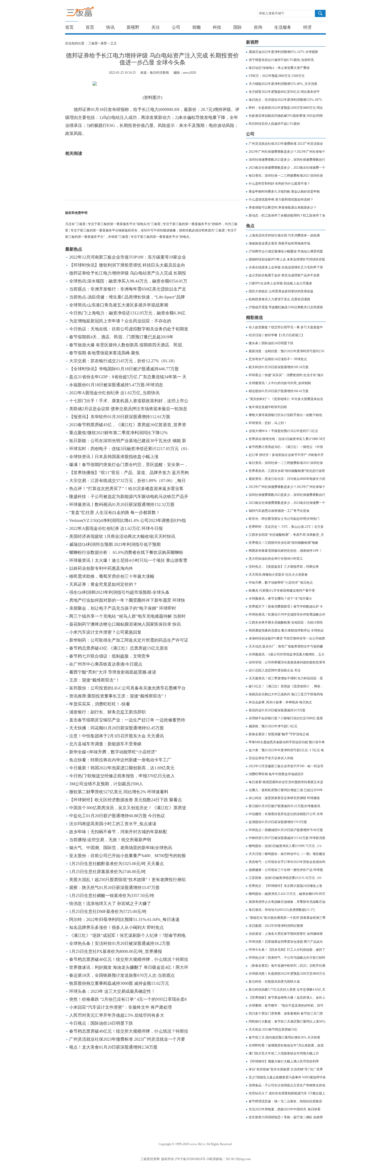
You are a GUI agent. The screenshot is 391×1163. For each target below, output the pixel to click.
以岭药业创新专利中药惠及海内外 (101, 568)
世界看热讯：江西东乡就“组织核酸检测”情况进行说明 (287, 471)
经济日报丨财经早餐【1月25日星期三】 (277, 335)
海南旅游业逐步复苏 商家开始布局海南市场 (279, 243)
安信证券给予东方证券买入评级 (271, 758)
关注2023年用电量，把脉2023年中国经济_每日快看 (285, 1109)
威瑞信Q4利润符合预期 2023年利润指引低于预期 (115, 544)
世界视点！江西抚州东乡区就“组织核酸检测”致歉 (283, 543)
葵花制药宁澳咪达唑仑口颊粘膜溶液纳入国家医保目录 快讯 (125, 624)
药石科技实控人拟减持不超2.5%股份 (274, 124)
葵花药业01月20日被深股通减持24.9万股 (277, 710)
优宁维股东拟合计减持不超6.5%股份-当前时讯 (281, 60)
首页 (69, 27)
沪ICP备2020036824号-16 (192, 1159)
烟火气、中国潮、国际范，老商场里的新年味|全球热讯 (120, 847)
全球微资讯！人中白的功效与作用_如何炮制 (280, 383)
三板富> (94, 43)
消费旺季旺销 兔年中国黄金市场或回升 (276, 774)
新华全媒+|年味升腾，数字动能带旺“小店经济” (113, 752)
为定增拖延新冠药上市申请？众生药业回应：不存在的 (120, 321)
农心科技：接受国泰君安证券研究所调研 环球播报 (284, 798)
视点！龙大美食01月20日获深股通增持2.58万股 (113, 1047)
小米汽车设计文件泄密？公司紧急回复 (105, 632)
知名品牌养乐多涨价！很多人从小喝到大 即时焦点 (116, 927)
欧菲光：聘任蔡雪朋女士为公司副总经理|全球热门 (284, 519)
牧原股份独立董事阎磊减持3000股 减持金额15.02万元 (119, 983)
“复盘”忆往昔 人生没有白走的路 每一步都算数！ (114, 512)
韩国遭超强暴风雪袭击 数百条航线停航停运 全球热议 (286, 630)
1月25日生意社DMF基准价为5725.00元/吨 (108, 911)
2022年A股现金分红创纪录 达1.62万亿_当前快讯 (114, 393)
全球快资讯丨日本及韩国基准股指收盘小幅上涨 (114, 456)
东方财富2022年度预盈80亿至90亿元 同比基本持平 (284, 92)
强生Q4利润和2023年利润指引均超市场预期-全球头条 (119, 592)
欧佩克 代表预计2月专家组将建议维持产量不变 (282, 590)
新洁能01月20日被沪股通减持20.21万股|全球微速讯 (284, 806)
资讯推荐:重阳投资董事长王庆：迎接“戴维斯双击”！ (118, 696)
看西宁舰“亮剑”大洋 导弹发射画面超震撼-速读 (112, 672)
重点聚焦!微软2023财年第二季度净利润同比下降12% (118, 432)
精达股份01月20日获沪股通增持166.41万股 (279, 391)
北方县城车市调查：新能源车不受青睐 (105, 744)
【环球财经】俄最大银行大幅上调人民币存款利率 (284, 1061)
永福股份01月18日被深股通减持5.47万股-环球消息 (116, 385)
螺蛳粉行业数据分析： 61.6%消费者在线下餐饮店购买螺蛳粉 (126, 552)
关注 (155, 27)
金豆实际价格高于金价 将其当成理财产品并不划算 (284, 275)
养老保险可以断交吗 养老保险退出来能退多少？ (283, 207)
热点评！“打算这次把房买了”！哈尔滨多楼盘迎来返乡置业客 (126, 488)
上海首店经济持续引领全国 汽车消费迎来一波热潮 (284, 235)
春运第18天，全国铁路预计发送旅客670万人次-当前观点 (122, 975)
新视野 (133, 27)
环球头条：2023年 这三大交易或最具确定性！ (112, 991)
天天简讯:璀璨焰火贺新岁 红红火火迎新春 (278, 574)
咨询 (258, 27)
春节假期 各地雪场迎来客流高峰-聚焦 (104, 353)
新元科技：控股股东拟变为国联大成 (274, 981)
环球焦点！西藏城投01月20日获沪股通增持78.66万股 (286, 830)
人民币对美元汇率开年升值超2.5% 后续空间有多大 (116, 1015)
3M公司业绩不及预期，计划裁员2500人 (106, 784)
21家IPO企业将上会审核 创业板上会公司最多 (280, 283)
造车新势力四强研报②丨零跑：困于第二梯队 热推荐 (286, 1117)
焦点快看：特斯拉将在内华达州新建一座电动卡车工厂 (120, 760)
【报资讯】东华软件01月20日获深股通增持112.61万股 (119, 416)
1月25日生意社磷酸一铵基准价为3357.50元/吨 (111, 895)
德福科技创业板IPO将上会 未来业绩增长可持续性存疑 (287, 259)
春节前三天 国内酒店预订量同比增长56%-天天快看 (284, 1037)
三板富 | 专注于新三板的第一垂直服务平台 (91, 13)
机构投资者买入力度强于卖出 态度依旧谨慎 (279, 299)
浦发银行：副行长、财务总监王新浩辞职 (107, 712)
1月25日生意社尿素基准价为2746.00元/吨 (107, 871)
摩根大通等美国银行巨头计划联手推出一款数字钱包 (285, 415)
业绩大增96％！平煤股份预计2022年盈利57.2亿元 (283, 431)
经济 (307, 27)
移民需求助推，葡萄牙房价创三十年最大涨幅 (111, 576)
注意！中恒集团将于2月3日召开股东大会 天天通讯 (116, 736)
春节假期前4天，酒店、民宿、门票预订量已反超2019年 (121, 337)
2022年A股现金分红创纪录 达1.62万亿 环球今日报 (116, 528)
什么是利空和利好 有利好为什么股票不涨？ (279, 183)
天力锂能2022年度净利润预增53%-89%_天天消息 (283, 84)
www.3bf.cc (197, 1144)
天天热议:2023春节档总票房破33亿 (273, 1029)
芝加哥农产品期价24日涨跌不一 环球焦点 (278, 359)
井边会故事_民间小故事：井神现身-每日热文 (280, 702)
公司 (176, 27)
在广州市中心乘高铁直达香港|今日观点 (105, 664)
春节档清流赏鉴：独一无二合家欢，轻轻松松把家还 (285, 1101)
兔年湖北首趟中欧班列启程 (268, 407)
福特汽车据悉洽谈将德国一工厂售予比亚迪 (279, 511)
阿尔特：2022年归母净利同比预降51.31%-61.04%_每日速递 (124, 919)
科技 (217, 27)
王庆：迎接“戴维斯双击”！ (94, 680)
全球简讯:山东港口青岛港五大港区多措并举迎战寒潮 (118, 305)
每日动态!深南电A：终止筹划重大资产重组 (279, 68)
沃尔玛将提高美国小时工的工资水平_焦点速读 (112, 823)
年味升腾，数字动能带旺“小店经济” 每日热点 (281, 582)
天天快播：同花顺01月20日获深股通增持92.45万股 (116, 728)
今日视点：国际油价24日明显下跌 (101, 1023)
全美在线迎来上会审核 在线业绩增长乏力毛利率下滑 (286, 267)
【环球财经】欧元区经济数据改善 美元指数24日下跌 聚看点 (125, 800)
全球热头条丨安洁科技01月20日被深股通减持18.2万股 (119, 943)
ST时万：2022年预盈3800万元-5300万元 (277, 76)
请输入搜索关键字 (271, 13)
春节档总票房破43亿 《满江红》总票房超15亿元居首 (118, 648)
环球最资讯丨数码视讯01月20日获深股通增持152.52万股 (121, 504)
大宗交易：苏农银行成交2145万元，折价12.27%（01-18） (123, 361)
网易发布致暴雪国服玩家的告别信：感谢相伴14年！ (285, 551)
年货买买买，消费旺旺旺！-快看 (99, 704)
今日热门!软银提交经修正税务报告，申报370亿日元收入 (122, 776)
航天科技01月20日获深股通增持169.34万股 (279, 367)
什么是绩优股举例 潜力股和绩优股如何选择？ (281, 199)
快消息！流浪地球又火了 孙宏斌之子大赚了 (110, 903)
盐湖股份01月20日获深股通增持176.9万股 (278, 822)
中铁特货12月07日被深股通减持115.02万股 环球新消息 (287, 838)
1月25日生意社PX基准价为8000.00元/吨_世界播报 (115, 951)
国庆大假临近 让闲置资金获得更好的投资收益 (281, 291)
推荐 (104, 43)
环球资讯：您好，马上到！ (268, 423)
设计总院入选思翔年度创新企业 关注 (275, 670)
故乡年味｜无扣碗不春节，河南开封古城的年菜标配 (118, 831)
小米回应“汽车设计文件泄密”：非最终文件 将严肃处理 (120, 1007)
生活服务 (282, 27)
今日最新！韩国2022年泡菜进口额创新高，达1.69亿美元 (121, 768)
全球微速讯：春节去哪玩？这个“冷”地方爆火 (280, 598)
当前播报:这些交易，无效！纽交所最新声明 (110, 839)
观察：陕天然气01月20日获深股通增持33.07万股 (114, 887)
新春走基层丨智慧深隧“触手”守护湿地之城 (279, 734)
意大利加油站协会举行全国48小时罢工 (276, 558)
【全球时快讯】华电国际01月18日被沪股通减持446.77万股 (124, 369)
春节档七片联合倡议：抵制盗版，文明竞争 (109, 656)
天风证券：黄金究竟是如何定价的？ (103, 584)
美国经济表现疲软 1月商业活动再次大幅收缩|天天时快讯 (122, 536)
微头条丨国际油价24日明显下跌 (271, 343)
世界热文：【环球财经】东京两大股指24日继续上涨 (285, 886)
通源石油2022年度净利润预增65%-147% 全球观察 (283, 52)
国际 (237, 27)
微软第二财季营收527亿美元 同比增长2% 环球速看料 (118, 792)
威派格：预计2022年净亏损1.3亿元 (273, 726)
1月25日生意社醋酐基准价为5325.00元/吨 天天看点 (116, 863)
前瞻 (196, 27)
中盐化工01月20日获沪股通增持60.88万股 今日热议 (117, 815)
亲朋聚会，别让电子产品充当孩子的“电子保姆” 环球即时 (122, 608)
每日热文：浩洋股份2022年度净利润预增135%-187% (285, 100)
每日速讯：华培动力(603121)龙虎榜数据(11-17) (282, 910)
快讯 (110, 27)
